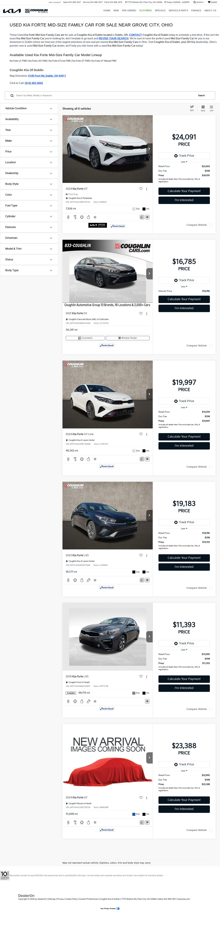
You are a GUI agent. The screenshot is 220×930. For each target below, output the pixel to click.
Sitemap (52, 899)
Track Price (186, 155)
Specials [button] (160, 10)
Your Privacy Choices (108, 909)
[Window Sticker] (147, 217)
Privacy (60, 899)
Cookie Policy (71, 899)
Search (201, 95)
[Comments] (142, 217)
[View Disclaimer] (95, 217)
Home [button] (106, 10)
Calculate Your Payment (184, 191)
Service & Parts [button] (178, 10)
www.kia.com (184, 899)
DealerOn (42, 899)
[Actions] (146, 189)
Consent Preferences (88, 899)
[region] (184, 175)
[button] (149, 149)
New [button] (116, 10)
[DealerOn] (26, 895)
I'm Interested (184, 200)
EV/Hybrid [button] (145, 10)
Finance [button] (196, 10)
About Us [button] (210, 10)
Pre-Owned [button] (129, 10)
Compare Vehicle (197, 225)
